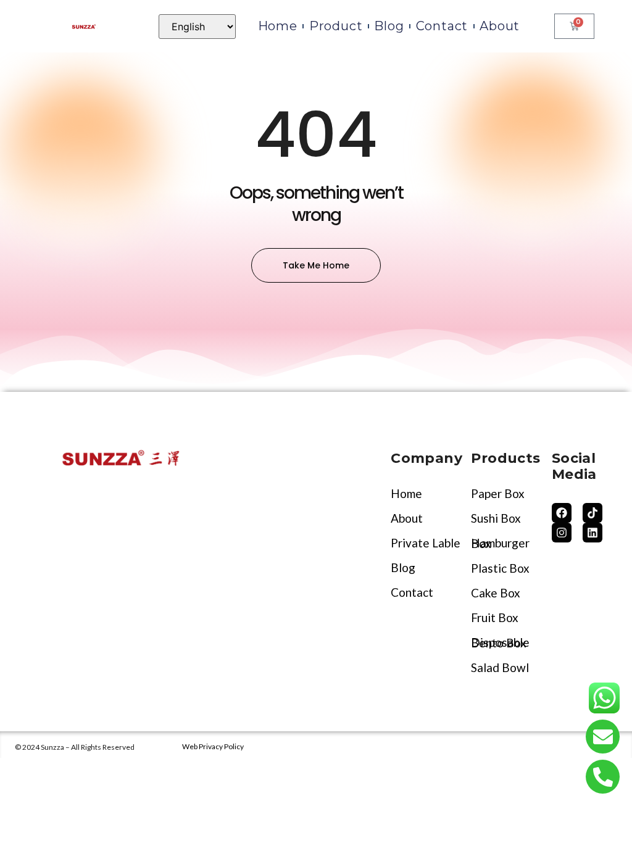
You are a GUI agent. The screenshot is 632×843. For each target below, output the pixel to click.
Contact (442, 26)
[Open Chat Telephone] (603, 777)
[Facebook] (562, 513)
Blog (389, 26)
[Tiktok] (592, 513)
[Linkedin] (592, 532)
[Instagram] (562, 532)
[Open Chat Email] (603, 737)
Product (336, 26)
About (500, 26)
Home (277, 26)
